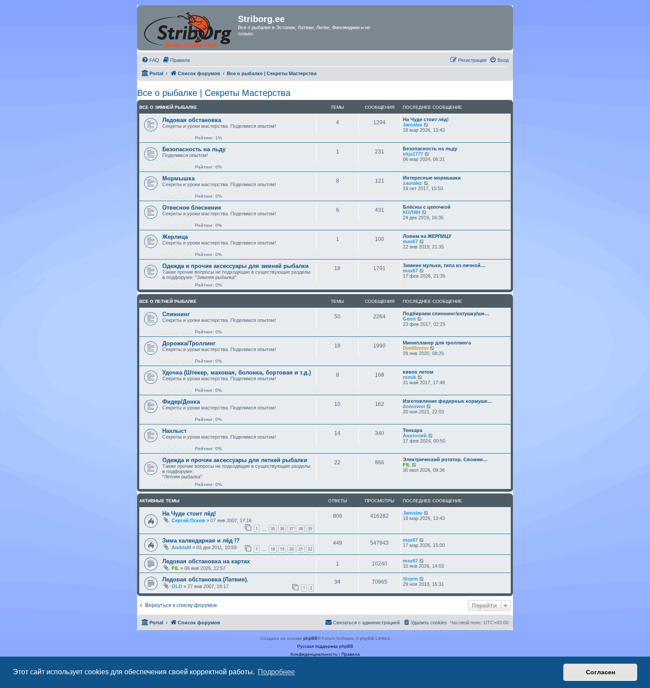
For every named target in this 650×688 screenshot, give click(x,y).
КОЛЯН (412, 212)
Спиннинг (176, 314)
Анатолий (415, 435)
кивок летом (418, 372)
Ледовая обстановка (191, 120)
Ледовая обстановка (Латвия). (205, 579)
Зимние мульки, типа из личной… (444, 265)
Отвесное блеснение (191, 207)
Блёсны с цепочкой (427, 207)
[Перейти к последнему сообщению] (426, 513)
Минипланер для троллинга (437, 342)
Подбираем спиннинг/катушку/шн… (446, 313)
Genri (409, 318)
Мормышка (178, 178)
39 (310, 528)
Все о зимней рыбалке (168, 107)
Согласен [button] (600, 672)
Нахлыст (174, 431)
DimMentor (415, 348)
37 (291, 528)
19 (282, 549)
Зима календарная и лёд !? (201, 540)
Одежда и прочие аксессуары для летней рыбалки (234, 460)
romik (409, 377)
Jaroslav (412, 124)
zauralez (412, 183)
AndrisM (181, 547)
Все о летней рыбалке (168, 301)
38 (300, 528)
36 (282, 528)
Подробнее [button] (276, 672)
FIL (406, 464)
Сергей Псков (188, 520)
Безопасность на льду (194, 149)
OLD (177, 586)
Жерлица (175, 236)
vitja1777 (413, 154)
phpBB (310, 638)
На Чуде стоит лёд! (426, 119)
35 (273, 528)
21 (300, 549)
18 (273, 549)
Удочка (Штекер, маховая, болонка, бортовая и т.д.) (236, 372)
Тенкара (412, 430)
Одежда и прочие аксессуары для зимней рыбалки (235, 266)
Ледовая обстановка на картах (206, 561)
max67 (410, 241)
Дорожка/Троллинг (188, 343)
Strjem (410, 578)
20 (291, 549)
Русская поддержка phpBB (325, 646)
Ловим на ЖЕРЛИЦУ (427, 236)
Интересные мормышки (432, 177)
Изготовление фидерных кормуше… (447, 401)
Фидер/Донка (181, 401)
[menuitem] (150, 60)
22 (310, 549)
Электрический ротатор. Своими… (445, 459)
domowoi (414, 406)
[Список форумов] (188, 28)
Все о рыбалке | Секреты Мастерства (214, 93)
